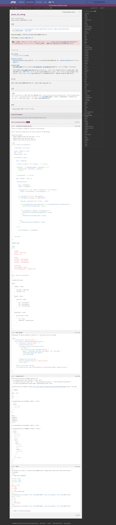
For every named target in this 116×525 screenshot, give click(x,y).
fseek (86, 78)
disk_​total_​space (88, 28)
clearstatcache (88, 20)
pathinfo (86, 116)
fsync (86, 81)
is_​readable (87, 95)
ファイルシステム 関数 (47, 8)
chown (86, 18)
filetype (86, 63)
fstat (86, 79)
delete (86, 23)
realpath (86, 124)
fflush (86, 36)
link (85, 105)
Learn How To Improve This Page (19, 117)
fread (86, 75)
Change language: (66, 12)
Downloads (21, 2)
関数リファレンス (18, 8)
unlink (86, 145)
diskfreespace (88, 29)
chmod (86, 16)
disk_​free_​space (88, 26)
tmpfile (86, 141)
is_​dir (86, 89)
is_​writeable (87, 100)
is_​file (86, 92)
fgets (86, 41)
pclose (86, 118)
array (26, 30)
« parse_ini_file (93, 8)
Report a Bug (42, 117)
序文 (12, 8)
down (14, 126)
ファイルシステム (28, 8)
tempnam (87, 139)
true (26, 60)
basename (87, 13)
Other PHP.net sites (57, 523)
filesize (86, 62)
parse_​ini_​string (88, 115)
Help (45, 2)
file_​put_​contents (88, 49)
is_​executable (88, 91)
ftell (85, 83)
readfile (86, 121)
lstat (86, 108)
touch (86, 142)
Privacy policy (67, 523)
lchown (86, 104)
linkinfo (86, 107)
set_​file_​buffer (88, 134)
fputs (86, 73)
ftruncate (87, 84)
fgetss (86, 42)
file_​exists (87, 45)
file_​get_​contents (88, 47)
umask (86, 144)
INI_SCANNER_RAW (64, 42)
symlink (86, 137)
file (85, 44)
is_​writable (87, 99)
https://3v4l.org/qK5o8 (20, 475)
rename (86, 129)
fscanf (86, 76)
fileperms (87, 60)
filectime (86, 52)
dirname (86, 25)
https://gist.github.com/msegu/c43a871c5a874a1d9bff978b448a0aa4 (49, 386)
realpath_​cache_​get (89, 126)
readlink (86, 123)
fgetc (86, 37)
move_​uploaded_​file (89, 112)
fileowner (87, 58)
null (33, 73)
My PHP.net (42, 523)
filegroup (86, 54)
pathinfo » (102, 8)
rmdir (86, 133)
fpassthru (87, 70)
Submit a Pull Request (33, 117)
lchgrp (86, 102)
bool (40, 29)
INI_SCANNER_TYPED (26, 70)
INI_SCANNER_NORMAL (17, 30)
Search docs (91, 2)
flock (86, 65)
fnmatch (86, 66)
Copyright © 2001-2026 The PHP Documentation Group (25, 523)
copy (86, 21)
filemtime (87, 57)
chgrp (86, 15)
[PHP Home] (13, 2)
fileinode (86, 55)
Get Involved (39, 2)
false (55, 29)
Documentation (30, 2)
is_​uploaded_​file (88, 97)
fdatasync (87, 33)
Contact (49, 523)
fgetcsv (86, 39)
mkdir (86, 110)
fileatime (86, 50)
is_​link (86, 94)
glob (85, 87)
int (59, 29)
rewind (86, 131)
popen (86, 120)
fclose (86, 31)
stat (85, 136)
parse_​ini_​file (87, 113)
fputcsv (86, 71)
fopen (86, 68)
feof (85, 34)
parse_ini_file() (16, 109)
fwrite (86, 86)
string (29, 29)
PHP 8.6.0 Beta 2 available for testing (58, 5)
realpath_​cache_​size (89, 128)
